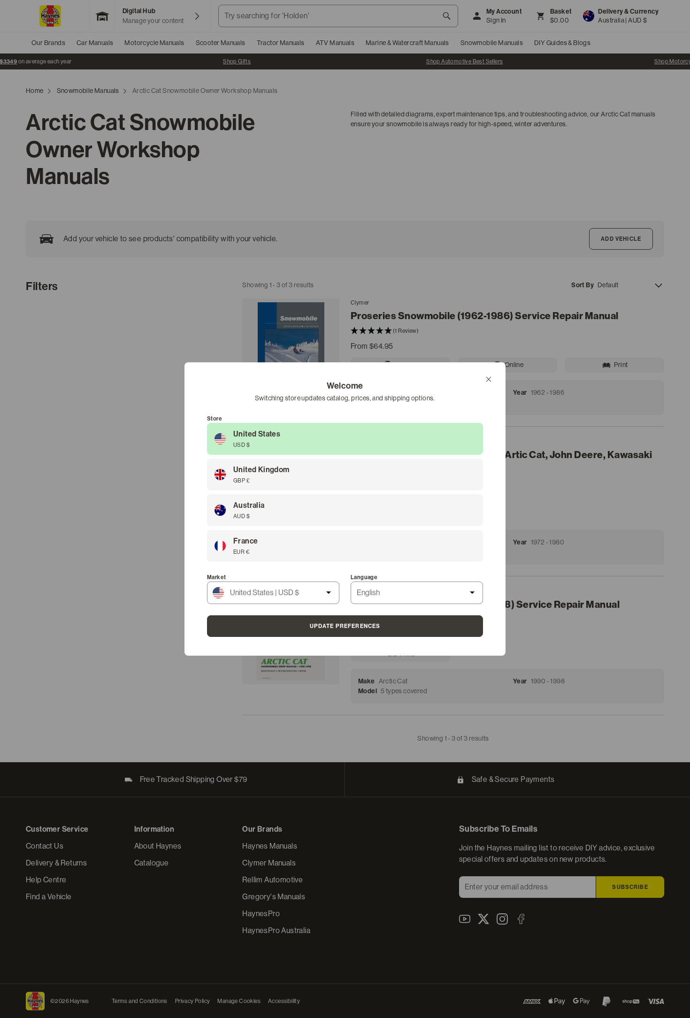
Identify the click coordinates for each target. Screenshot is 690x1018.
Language (364, 577)
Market (216, 577)
